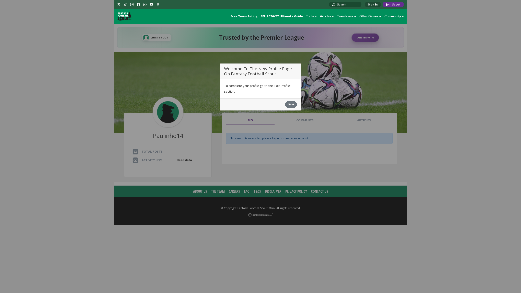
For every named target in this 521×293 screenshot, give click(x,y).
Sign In (373, 4)
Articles (325, 16)
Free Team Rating (244, 16)
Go (334, 5)
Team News (345, 16)
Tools (310, 16)
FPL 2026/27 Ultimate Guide (282, 16)
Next (291, 104)
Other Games (368, 16)
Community (392, 16)
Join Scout (393, 4)
